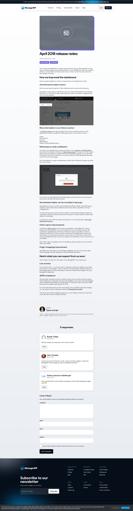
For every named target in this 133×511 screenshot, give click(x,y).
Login (101, 8)
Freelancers (103, 472)
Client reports (51, 228)
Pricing (58, 8)
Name (41, 420)
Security (77, 150)
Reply (44, 347)
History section (47, 131)
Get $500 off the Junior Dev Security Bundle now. (93, 2)
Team (69, 485)
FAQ (85, 475)
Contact (70, 487)
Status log (71, 490)
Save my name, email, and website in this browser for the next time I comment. (63, 446)
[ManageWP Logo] (42, 468)
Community (87, 485)
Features (50, 8)
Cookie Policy (103, 487)
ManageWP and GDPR (76, 289)
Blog (84, 8)
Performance (87, 150)
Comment (43, 403)
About (77, 8)
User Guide (87, 472)
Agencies (102, 475)
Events (86, 487)
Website (42, 437)
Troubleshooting (89, 470)
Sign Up (108, 8)
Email (41, 428)
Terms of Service (104, 490)
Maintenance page (69, 152)
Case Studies (68, 8)
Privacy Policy (103, 485)
